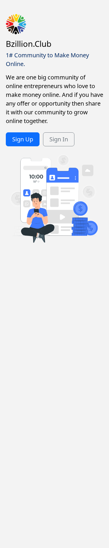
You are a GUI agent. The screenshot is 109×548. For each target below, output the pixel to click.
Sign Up (23, 139)
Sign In (58, 139)
